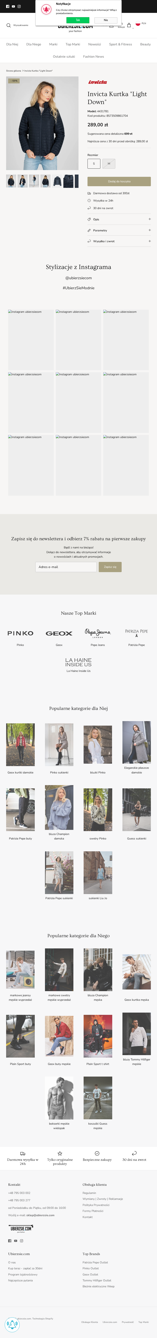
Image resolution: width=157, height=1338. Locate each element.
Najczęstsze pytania (20, 1280)
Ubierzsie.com (110, 1322)
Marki (53, 44)
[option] (42, 123)
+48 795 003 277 (19, 1200)
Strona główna (13, 70)
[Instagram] (19, 6)
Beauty (145, 44)
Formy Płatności (93, 1211)
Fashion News (93, 56)
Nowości (94, 44)
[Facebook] (7, 6)
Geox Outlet (90, 1274)
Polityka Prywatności (96, 1205)
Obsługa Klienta (89, 1322)
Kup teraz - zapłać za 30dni (25, 1268)
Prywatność (128, 1322)
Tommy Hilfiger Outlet (97, 1280)
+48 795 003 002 (19, 1193)
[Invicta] (97, 85)
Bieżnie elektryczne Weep (98, 1286)
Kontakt (88, 1217)
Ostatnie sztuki (64, 56)
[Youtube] (13, 6)
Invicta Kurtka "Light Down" (38, 70)
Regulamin (89, 1193)
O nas (12, 1262)
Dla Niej (12, 44)
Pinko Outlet (91, 1268)
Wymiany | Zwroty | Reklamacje (103, 1199)
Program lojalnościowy (22, 1274)
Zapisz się (110, 567)
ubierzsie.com (24, 1318)
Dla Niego (33, 44)
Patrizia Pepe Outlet (95, 1262)
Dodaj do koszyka (119, 181)
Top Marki (73, 44)
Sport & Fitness (120, 44)
